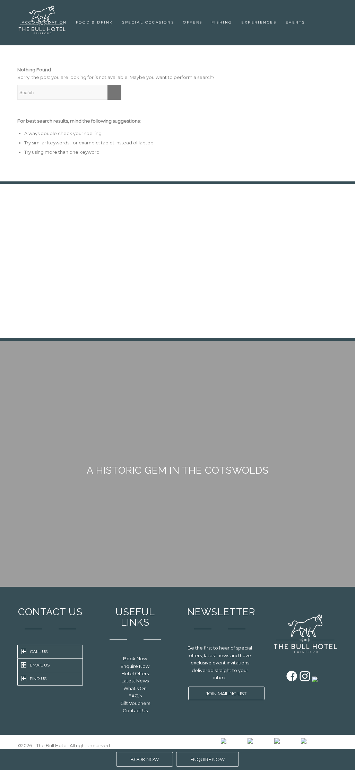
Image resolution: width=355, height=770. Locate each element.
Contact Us (135, 710)
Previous (33, 222)
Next (322, 222)
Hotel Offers (135, 673)
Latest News (135, 680)
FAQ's (135, 695)
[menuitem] (44, 22)
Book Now (135, 658)
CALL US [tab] (38, 651)
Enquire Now (135, 666)
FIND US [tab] (38, 678)
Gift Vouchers (135, 703)
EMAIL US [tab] (40, 665)
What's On (135, 688)
